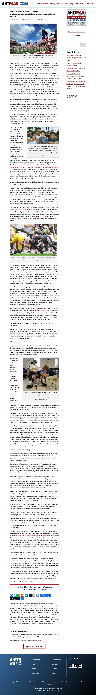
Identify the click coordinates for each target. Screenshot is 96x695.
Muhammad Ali (52, 274)
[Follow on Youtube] (80, 666)
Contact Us (79, 4)
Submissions (56, 660)
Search (54, 669)
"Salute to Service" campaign (29, 91)
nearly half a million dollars (18, 565)
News (64, 4)
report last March (41, 483)
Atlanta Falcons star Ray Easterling (42, 308)
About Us (55, 664)
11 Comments (39, 19)
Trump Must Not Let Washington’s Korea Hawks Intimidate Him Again (75, 76)
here (51, 547)
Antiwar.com (42, 4)
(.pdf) (53, 426)
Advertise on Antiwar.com (76, 32)
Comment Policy (35, 641)
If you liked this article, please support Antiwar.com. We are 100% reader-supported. (34, 588)
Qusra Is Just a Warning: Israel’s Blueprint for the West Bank (76, 58)
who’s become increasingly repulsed (44, 106)
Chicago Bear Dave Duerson (46, 310)
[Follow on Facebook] (71, 666)
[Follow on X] (75, 666)
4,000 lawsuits (30, 199)
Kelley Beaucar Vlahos (18, 19)
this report (13, 401)
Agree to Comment (34, 646)
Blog (71, 4)
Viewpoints (55, 4)
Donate (90, 4)
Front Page (36, 660)
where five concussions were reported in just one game (28, 218)
